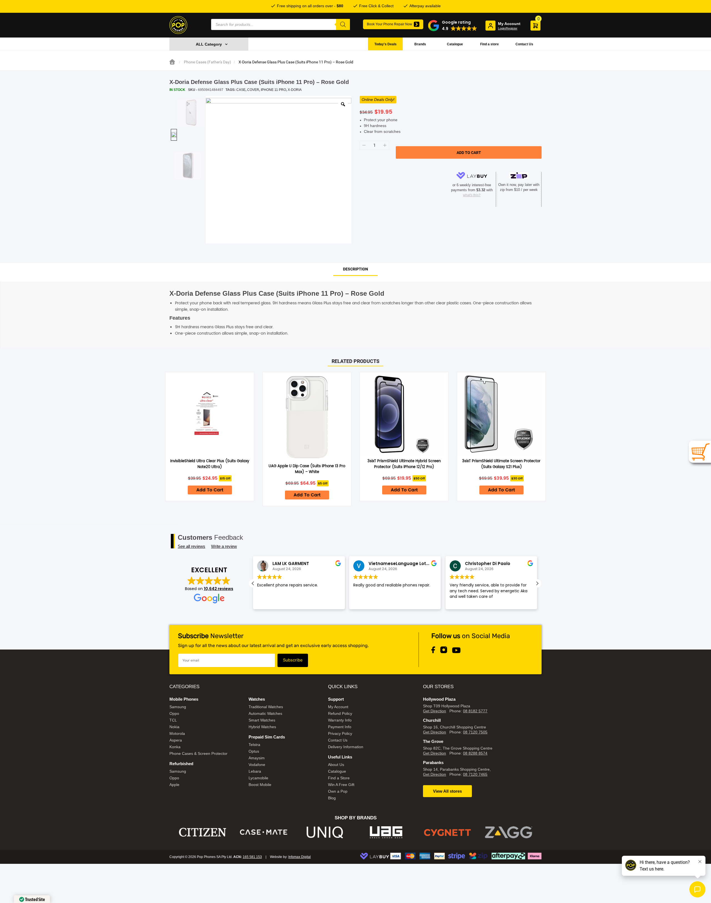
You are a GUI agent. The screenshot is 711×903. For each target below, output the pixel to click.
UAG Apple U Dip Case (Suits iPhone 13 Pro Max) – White (307, 469)
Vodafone (257, 764)
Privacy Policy (340, 733)
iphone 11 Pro (273, 90)
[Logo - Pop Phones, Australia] (178, 25)
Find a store (489, 44)
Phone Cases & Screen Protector (198, 753)
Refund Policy (340, 713)
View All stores (447, 791)
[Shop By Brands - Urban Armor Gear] (325, 832)
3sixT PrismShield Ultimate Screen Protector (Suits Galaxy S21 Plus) (501, 464)
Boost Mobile (260, 784)
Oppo (174, 713)
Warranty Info (340, 720)
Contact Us (524, 44)
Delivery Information (345, 747)
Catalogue (455, 44)
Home (172, 62)
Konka (175, 747)
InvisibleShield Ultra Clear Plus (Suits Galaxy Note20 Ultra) (209, 464)
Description (355, 269)
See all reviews (191, 546)
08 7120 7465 (475, 774)
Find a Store (339, 778)
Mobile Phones (183, 699)
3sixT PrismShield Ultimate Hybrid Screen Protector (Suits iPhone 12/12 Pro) (404, 464)
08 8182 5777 (475, 711)
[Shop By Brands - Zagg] (447, 832)
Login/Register (507, 28)
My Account (338, 707)
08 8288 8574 (475, 753)
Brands (420, 44)
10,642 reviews (218, 588)
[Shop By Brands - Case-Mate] (202, 832)
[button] (452, 25)
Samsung (177, 707)
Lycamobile (258, 778)
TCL (173, 720)
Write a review (224, 546)
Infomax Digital (299, 857)
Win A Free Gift (341, 784)
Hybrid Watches (262, 727)
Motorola (177, 733)
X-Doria (295, 90)
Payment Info (339, 727)
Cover (253, 90)
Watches (257, 699)
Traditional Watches (266, 707)
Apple (174, 784)
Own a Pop (337, 791)
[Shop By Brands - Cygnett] (386, 832)
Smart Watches (262, 720)
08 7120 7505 (475, 732)
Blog (332, 798)
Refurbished (181, 763)
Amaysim (257, 758)
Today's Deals (385, 44)
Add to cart (469, 152)
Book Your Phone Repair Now (389, 24)
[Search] (343, 24)
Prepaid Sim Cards (267, 737)
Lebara (255, 771)
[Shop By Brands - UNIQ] (263, 832)
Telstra (254, 744)
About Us (336, 764)
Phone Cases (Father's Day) (207, 62)
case (241, 90)
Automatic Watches (265, 713)
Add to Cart (209, 490)
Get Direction (434, 711)
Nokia (174, 727)
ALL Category (209, 44)
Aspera (175, 740)
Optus (254, 751)
